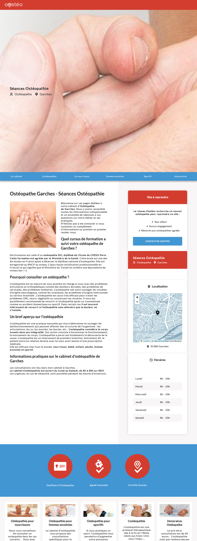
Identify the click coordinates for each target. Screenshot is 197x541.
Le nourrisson (82, 176)
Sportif (148, 176)
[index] (13, 5)
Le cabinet (16, 176)
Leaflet (146, 341)
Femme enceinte (115, 176)
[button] (157, 313)
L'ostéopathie (49, 176)
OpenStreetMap (161, 341)
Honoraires (180, 176)
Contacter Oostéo (157, 241)
